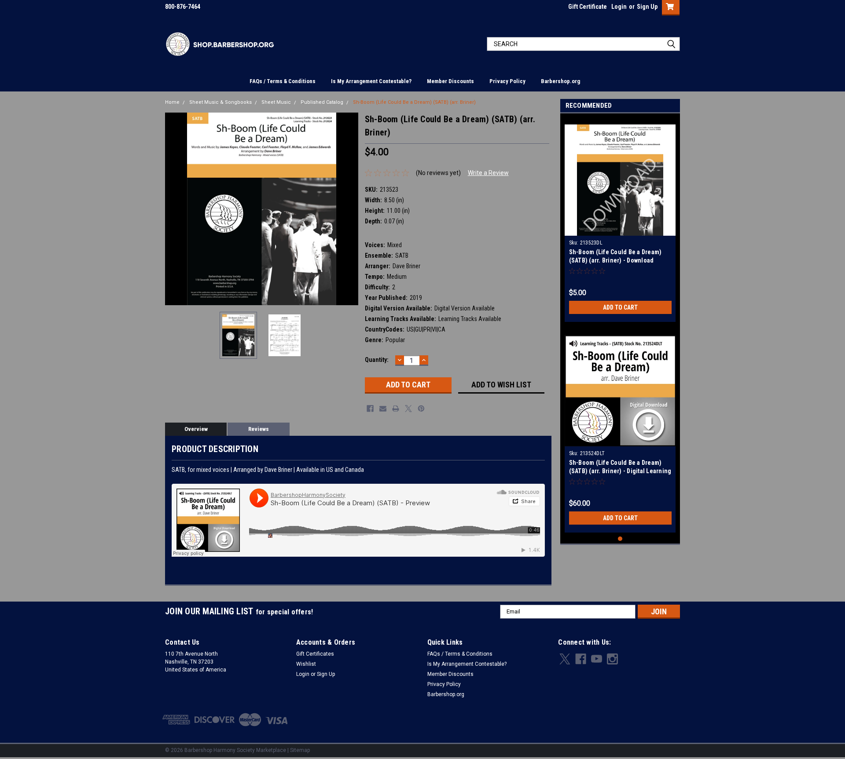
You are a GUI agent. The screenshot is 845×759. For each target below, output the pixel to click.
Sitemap (300, 750)
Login (619, 6)
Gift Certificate (587, 6)
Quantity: (377, 359)
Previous (174, 208)
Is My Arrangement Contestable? (371, 81)
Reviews (258, 429)
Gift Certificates (315, 654)
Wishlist (306, 664)
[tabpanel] (620, 220)
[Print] (395, 408)
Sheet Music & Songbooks (220, 102)
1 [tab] (620, 538)
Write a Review (488, 172)
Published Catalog (322, 102)
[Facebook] (370, 408)
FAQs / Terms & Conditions (283, 81)
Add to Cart (620, 307)
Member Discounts (450, 81)
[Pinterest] (421, 408)
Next (349, 208)
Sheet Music (276, 102)
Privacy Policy (507, 81)
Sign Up (647, 6)
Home (172, 102)
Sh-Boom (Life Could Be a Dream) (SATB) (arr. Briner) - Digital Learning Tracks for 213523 (620, 471)
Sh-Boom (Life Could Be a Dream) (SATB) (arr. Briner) (414, 102)
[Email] (382, 408)
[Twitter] (408, 408)
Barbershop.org (560, 81)
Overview (196, 429)
